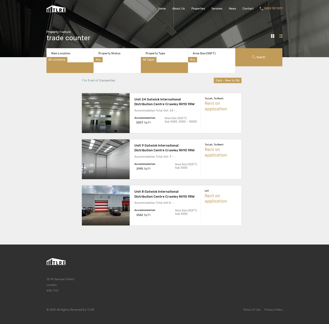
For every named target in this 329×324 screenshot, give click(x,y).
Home (162, 8)
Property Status (109, 53)
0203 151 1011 (273, 8)
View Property (105, 125)
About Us (178, 8)
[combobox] (56, 59)
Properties (198, 8)
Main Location (60, 53)
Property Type (155, 53)
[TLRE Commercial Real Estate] (55, 10)
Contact (248, 8)
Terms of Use (252, 309)
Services (217, 8)
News (232, 8)
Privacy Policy (273, 309)
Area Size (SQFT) (204, 53)
